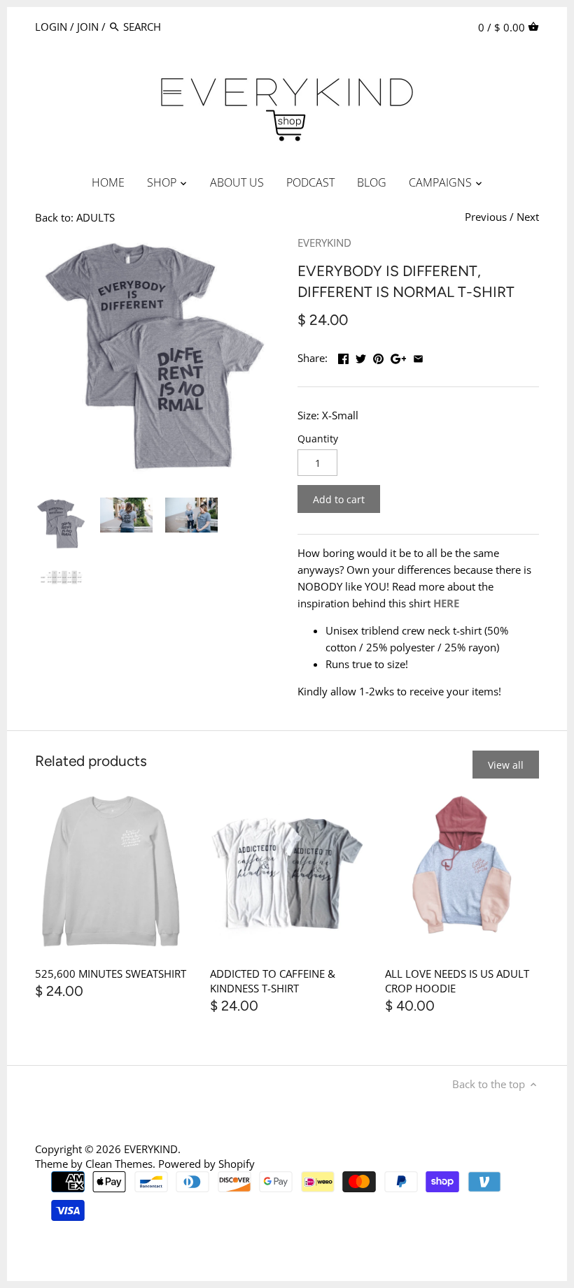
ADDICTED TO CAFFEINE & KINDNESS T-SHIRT (272, 981)
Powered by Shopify (206, 1164)
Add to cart (339, 499)
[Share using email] (418, 356)
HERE (446, 603)
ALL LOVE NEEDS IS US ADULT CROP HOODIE (457, 981)
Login (51, 27)
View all (506, 765)
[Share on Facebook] (343, 356)
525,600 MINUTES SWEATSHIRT (110, 974)
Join (88, 27)
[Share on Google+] (399, 356)
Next (528, 217)
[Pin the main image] (378, 356)
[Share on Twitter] (361, 356)
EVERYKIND (324, 242)
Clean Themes (119, 1164)
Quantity (318, 438)
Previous (486, 217)
